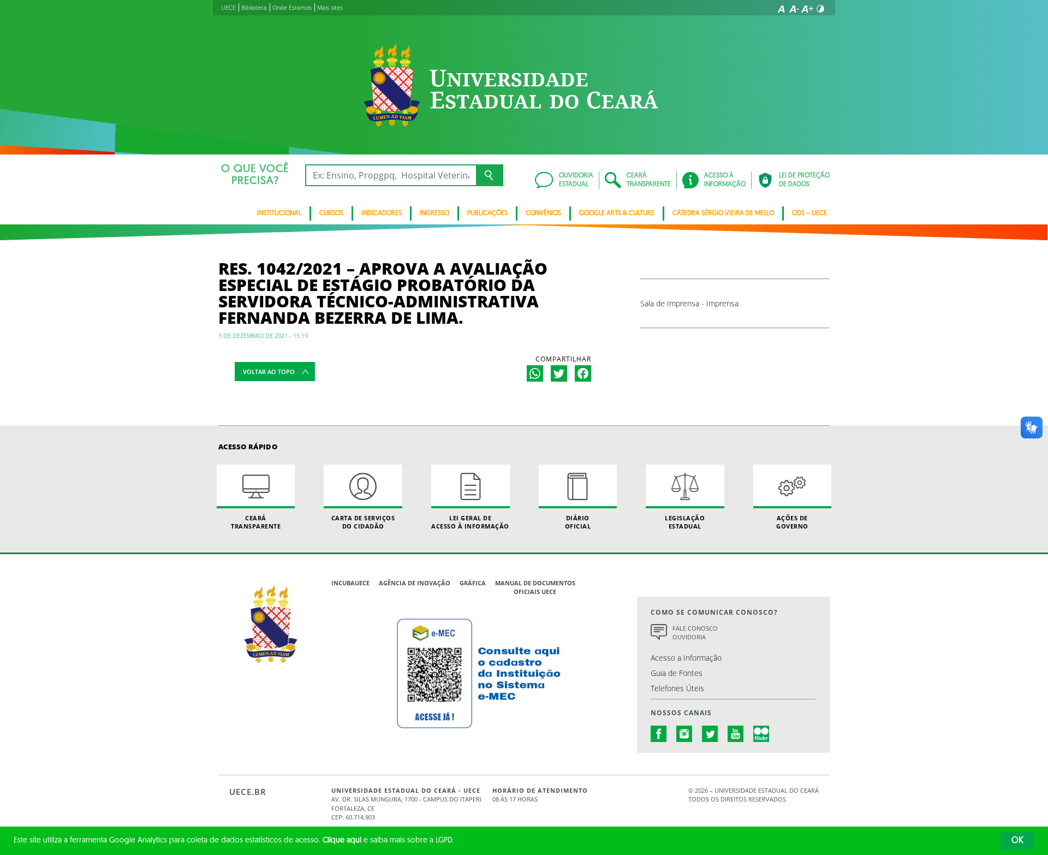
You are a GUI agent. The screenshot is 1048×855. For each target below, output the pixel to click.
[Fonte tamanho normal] (781, 8)
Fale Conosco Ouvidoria (695, 633)
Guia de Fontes (676, 673)
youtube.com (736, 734)
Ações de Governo (792, 522)
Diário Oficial (578, 522)
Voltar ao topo (269, 371)
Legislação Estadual (685, 522)
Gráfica (473, 583)
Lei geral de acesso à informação (470, 522)
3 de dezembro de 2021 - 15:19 (263, 335)
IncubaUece (350, 583)
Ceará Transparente (256, 522)
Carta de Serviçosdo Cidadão (363, 522)
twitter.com (710, 734)
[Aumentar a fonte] (807, 8)
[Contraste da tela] (820, 8)
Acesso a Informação (686, 657)
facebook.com (659, 734)
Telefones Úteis (677, 688)
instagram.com (684, 734)
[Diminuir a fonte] (794, 8)
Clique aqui (342, 840)
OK (1017, 840)
